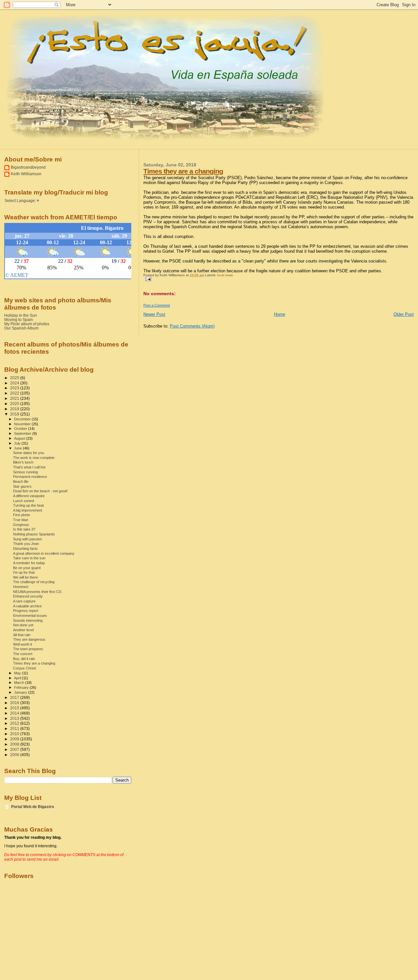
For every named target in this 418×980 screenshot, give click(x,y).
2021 (15, 398)
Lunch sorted (23, 501)
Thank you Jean (26, 544)
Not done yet (23, 625)
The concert (22, 654)
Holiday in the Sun (20, 315)
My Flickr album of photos (26, 324)
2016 (15, 703)
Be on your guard (26, 568)
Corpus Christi (24, 668)
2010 (15, 734)
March (19, 682)
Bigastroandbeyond (28, 167)
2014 (15, 713)
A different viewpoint (28, 496)
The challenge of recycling (34, 582)
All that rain (21, 635)
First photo (21, 515)
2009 (15, 739)
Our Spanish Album (21, 328)
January (21, 692)
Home (279, 314)
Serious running (25, 472)
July (18, 443)
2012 (15, 723)
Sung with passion (27, 539)
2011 (15, 728)
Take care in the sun (29, 558)
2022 (15, 393)
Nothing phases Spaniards (34, 534)
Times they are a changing (183, 171)
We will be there (25, 577)
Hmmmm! (20, 587)
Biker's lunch (23, 462)
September (23, 433)
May (18, 673)
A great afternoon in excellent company (43, 553)
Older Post (404, 314)
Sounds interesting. (28, 620)
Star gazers (22, 486)
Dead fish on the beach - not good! (40, 491)
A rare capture (24, 601)
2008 (15, 744)
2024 (15, 383)
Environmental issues (30, 615)
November (23, 424)
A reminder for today (29, 563)
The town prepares (28, 649)
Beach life (20, 481)
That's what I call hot (29, 467)
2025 (15, 378)
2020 (15, 403)
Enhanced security (28, 596)
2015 (15, 708)
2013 (15, 718)
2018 (15, 414)
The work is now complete (34, 458)
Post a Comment (156, 305)
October (21, 429)
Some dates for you (28, 453)
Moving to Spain (18, 319)
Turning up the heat (28, 505)
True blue (20, 520)
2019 (15, 409)
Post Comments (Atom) (192, 326)
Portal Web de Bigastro (32, 806)
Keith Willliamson (26, 174)
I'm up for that (24, 572)
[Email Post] (147, 278)
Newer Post (154, 314)
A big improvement (27, 510)
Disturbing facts (25, 548)
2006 (15, 754)
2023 (15, 388)
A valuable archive (27, 606)
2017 (15, 697)
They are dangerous (29, 639)
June (18, 448)
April (18, 678)
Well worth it (22, 644)
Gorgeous (21, 525)
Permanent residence (30, 477)
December (23, 419)
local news (225, 275)
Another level (23, 630)
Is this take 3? (24, 529)
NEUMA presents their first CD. (37, 592)
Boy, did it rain (24, 659)
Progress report (25, 611)
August (20, 438)
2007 (15, 749)
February (22, 687)
